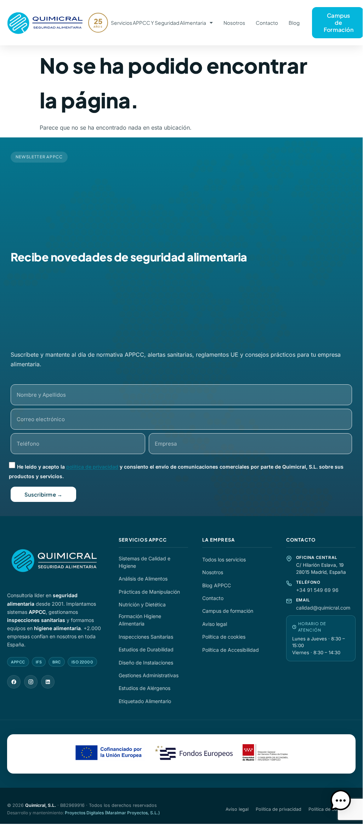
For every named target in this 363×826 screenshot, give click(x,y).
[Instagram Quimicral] (31, 682)
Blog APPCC (216, 585)
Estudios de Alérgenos (144, 688)
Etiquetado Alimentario (145, 701)
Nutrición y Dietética (142, 604)
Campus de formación (227, 611)
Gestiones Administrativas (148, 675)
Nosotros (234, 22)
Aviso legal (214, 624)
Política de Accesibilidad (230, 650)
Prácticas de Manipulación (149, 592)
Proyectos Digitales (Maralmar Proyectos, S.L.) (112, 812)
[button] (340, 801)
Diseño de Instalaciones (146, 663)
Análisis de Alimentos (143, 579)
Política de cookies (223, 637)
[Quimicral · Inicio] (55, 561)
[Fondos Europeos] (193, 754)
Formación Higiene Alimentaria (140, 620)
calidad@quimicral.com (323, 608)
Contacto (267, 22)
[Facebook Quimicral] (14, 682)
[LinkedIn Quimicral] (48, 682)
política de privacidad (92, 467)
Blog (294, 22)
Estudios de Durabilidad (146, 649)
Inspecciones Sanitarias (146, 637)
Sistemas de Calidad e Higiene (144, 562)
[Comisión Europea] (109, 754)
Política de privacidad (278, 809)
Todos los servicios (224, 559)
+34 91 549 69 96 (317, 590)
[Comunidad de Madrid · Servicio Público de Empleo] (265, 754)
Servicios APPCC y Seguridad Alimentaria (158, 22)
